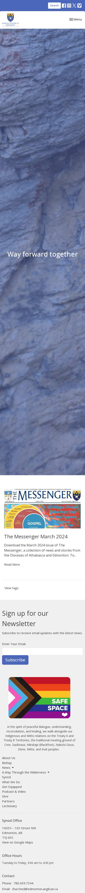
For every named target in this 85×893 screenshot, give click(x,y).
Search (54, 5)
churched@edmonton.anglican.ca (35, 889)
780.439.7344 (23, 883)
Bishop (7, 763)
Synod (6, 777)
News (6, 767)
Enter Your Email (14, 644)
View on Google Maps (17, 842)
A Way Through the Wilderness (24, 772)
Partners (8, 801)
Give (5, 796)
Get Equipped (12, 787)
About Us (8, 758)
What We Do (11, 782)
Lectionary (9, 806)
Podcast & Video (14, 791)
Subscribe (15, 660)
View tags (12, 588)
